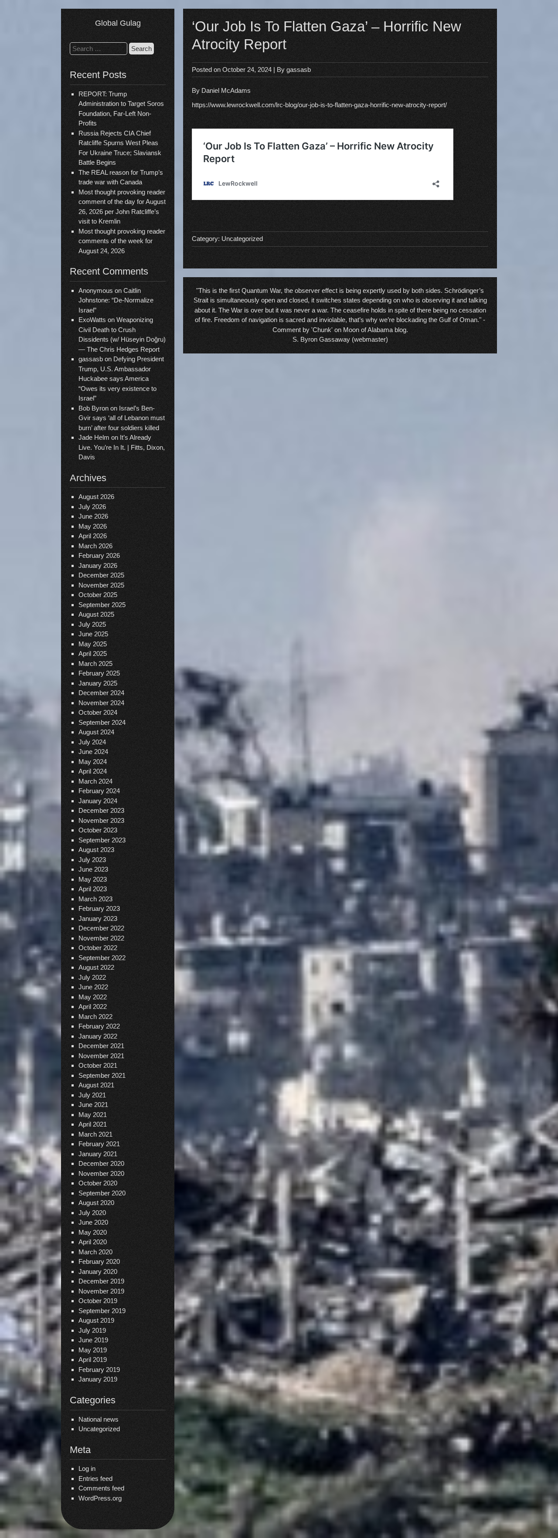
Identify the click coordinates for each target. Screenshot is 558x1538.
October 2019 (97, 1300)
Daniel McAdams (226, 90)
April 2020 (92, 1242)
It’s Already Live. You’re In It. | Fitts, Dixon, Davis (121, 447)
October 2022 (97, 947)
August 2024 (96, 732)
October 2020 (97, 1183)
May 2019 (92, 1350)
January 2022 (97, 1036)
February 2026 (99, 555)
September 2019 (102, 1310)
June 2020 (93, 1222)
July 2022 (92, 977)
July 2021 (92, 1095)
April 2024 (92, 771)
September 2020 (102, 1193)
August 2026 (96, 496)
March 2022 (95, 1016)
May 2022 (92, 997)
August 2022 (96, 967)
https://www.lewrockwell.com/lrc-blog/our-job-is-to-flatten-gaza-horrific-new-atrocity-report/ (319, 105)
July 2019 (92, 1330)
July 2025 (92, 624)
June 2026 (93, 516)
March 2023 (95, 899)
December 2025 (101, 575)
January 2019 (97, 1379)
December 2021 (101, 1045)
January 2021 (97, 1154)
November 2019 (101, 1291)
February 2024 (99, 790)
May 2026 (92, 526)
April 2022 (92, 1006)
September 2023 (102, 840)
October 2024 (97, 712)
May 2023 (92, 879)
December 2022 (101, 928)
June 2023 (93, 869)
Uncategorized (99, 1429)
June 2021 (93, 1104)
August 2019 (96, 1320)
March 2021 (95, 1134)
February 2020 (99, 1261)
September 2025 (102, 604)
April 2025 (92, 653)
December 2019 (101, 1281)
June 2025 (93, 634)
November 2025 (101, 585)
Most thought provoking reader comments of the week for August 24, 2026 (121, 241)
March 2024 (95, 781)
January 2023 (97, 918)
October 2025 (97, 594)
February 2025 (99, 673)
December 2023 (101, 810)
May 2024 (92, 761)
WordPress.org (100, 1498)
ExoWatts (92, 319)
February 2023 (99, 908)
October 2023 (97, 830)
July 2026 (92, 506)
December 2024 (101, 692)
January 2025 (97, 683)
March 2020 (95, 1252)
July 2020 (92, 1212)
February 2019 (99, 1369)
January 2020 (97, 1271)
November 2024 (101, 702)
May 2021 (92, 1114)
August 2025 (96, 614)
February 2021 (99, 1144)
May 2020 (92, 1232)
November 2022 (101, 938)
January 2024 (97, 801)
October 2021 (97, 1065)
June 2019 (93, 1340)
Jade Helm (93, 437)
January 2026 (97, 565)
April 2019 (92, 1359)
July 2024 (92, 742)
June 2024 (93, 751)
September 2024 (102, 722)
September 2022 (102, 957)
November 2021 (101, 1055)
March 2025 (95, 663)
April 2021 (92, 1124)
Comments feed (101, 1488)
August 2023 (96, 849)
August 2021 (96, 1085)
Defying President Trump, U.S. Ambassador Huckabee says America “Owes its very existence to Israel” (121, 378)
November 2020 (101, 1173)
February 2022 (99, 1026)
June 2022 (93, 987)
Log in (86, 1468)
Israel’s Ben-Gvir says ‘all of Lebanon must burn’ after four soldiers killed (121, 417)
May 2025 (92, 644)
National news (98, 1419)
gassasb (298, 69)
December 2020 (101, 1163)
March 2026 (95, 546)
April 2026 (92, 536)
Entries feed (95, 1478)
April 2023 (92, 889)
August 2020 (96, 1202)
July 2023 (92, 859)
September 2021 (102, 1075)
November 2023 (101, 820)
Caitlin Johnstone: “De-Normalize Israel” (115, 300)
